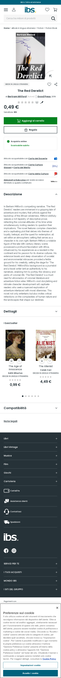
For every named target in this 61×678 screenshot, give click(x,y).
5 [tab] (35, 396)
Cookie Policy (49, 658)
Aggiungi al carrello (32, 120)
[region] (30, 640)
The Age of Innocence (15, 368)
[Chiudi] (57, 607)
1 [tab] (30, 77)
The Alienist (46, 366)
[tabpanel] (30, 56)
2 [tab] (25, 396)
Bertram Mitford (17, 96)
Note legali (10, 421)
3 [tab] (29, 396)
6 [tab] (38, 396)
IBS (15, 112)
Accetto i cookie (30, 673)
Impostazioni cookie (30, 665)
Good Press (44, 96)
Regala (32, 129)
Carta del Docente (37, 158)
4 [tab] (32, 396)
